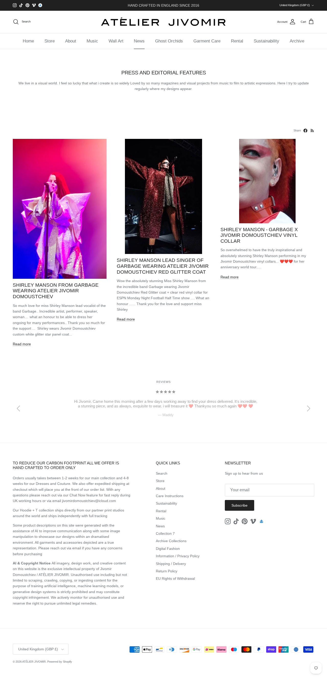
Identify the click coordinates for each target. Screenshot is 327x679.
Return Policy (166, 571)
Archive (297, 41)
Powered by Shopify (59, 661)
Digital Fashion (168, 549)
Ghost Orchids (169, 41)
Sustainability (266, 41)
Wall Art (116, 41)
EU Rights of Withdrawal (175, 578)
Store (49, 41)
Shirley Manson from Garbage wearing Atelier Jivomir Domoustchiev (56, 290)
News (139, 41)
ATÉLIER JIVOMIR (34, 661)
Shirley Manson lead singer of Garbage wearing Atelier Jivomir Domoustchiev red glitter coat (163, 266)
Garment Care (206, 41)
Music (92, 41)
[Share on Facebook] (305, 130)
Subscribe (239, 505)
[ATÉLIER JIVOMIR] (163, 22)
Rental (237, 41)
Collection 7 (165, 533)
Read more (22, 344)
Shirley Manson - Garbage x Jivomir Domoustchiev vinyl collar (259, 235)
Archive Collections (171, 541)
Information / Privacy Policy (178, 556)
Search (161, 473)
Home (28, 41)
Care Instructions (169, 496)
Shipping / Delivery (171, 564)
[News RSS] (312, 130)
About (70, 41)
